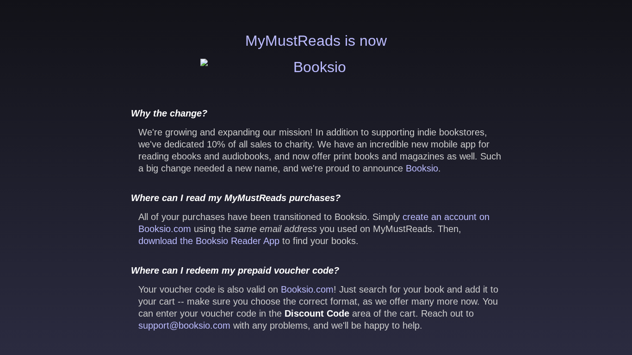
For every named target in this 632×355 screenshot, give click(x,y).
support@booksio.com (184, 325)
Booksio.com (307, 289)
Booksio (422, 168)
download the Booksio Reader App (208, 241)
